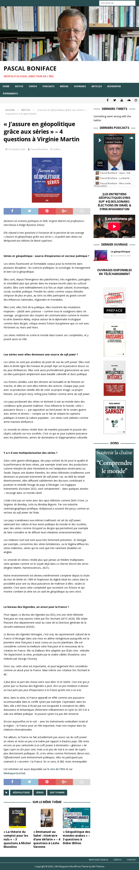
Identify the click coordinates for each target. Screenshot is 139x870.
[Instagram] (136, 100)
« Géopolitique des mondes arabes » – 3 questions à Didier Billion (76, 837)
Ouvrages (80, 86)
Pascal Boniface (39, 149)
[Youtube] (122, 100)
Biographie (114, 86)
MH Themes (98, 866)
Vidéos (33, 86)
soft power (57, 792)
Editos (19, 86)
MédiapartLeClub (14, 773)
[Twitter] (114, 100)
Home (6, 86)
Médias (64, 86)
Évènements (10, 93)
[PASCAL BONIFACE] (69, 59)
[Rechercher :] (117, 3)
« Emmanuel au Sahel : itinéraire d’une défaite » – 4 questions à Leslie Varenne (46, 839)
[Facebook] (107, 100)
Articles (96, 86)
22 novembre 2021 (122, 255)
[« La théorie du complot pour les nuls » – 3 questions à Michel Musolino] (17, 818)
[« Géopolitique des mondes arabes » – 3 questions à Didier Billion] (76, 818)
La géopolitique (120, 251)
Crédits (117, 859)
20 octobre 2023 (17, 149)
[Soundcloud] (129, 100)
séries (39, 792)
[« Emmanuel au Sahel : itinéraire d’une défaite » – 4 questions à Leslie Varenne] (47, 818)
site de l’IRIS (57, 769)
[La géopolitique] (101, 255)
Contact (131, 859)
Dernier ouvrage (114, 244)
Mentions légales (98, 859)
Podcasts (48, 86)
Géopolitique (21, 792)
